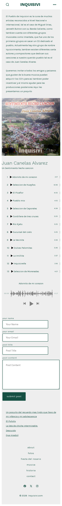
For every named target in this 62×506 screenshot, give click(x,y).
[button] (24, 303)
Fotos (31, 453)
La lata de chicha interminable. (22, 425)
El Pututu (11, 421)
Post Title (7, 345)
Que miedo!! (12, 435)
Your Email (8, 331)
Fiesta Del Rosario (31, 459)
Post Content (9, 358)
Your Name (8, 318)
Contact (31, 476)
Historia (31, 470)
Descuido (11, 430)
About (31, 447)
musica (31, 464)
